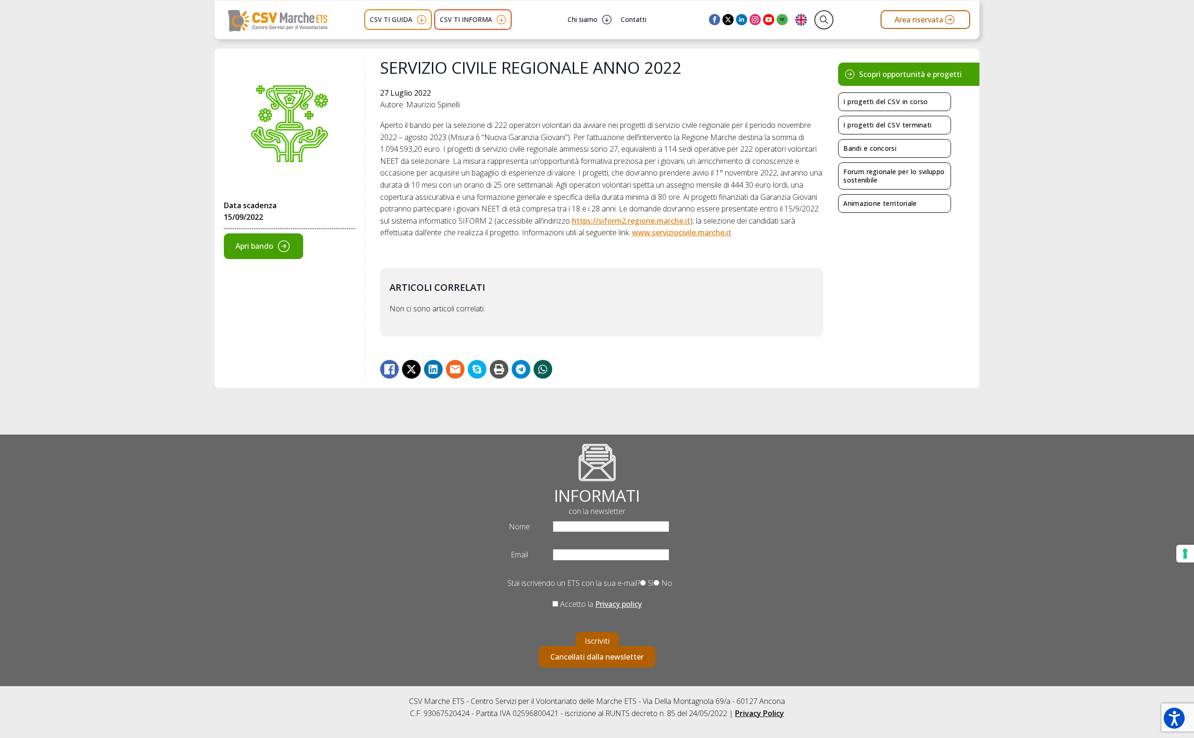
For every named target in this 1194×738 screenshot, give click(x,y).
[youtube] (768, 19)
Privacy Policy (759, 713)
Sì (649, 583)
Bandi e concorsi (869, 148)
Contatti (633, 19)
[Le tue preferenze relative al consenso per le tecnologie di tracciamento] (1185, 553)
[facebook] (714, 19)
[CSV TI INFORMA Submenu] (501, 19)
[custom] (782, 19)
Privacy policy (618, 604)
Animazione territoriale (879, 203)
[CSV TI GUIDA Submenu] (421, 19)
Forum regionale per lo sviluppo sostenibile (893, 175)
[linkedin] (741, 19)
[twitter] (728, 19)
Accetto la (600, 604)
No (665, 583)
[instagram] (755, 19)
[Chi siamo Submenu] (606, 19)
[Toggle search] (823, 19)
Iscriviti (597, 641)
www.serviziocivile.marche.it (681, 232)
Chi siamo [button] (582, 19)
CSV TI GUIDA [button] (391, 19)
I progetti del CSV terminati (887, 124)
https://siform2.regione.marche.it (631, 221)
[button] (1174, 718)
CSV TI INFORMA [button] (466, 19)
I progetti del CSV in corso (885, 101)
